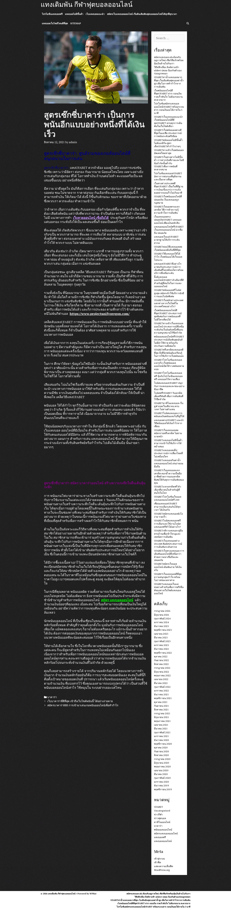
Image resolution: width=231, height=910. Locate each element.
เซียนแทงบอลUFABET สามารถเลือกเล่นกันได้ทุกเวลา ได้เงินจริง (167, 506)
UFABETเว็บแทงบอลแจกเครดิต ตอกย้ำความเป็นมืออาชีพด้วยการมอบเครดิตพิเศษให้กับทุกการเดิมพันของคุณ (169, 476)
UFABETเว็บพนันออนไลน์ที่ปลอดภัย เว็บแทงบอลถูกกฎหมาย (168, 199)
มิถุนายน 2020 (161, 762)
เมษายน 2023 (161, 633)
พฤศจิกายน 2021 (163, 698)
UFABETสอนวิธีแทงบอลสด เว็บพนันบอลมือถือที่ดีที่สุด (168, 248)
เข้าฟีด (157, 862)
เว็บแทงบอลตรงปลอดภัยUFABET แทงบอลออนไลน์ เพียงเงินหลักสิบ (167, 219)
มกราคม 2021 (161, 736)
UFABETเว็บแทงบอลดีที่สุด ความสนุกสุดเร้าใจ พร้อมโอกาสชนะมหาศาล (168, 577)
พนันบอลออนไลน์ (163, 829)
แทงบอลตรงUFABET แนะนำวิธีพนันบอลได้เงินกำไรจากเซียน (169, 423)
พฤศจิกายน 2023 (163, 629)
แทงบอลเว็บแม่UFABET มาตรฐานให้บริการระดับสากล (167, 240)
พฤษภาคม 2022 (162, 675)
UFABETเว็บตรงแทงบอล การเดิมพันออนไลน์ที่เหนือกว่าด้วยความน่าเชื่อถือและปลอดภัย (169, 555)
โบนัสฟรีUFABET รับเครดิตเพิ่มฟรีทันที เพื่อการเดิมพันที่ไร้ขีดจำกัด (168, 396)
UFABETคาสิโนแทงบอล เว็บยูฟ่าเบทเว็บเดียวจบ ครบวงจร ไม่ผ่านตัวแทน (168, 406)
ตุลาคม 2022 (161, 656)
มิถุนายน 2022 (161, 671)
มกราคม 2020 (161, 781)
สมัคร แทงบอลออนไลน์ (117, 600)
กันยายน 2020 (161, 751)
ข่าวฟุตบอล (160, 818)
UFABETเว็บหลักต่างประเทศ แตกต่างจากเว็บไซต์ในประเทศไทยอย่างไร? (168, 303)
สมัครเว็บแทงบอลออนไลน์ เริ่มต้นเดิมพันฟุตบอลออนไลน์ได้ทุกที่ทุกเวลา (142, 14)
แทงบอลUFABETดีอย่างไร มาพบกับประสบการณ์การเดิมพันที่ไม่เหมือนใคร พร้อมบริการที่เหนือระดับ (168, 268)
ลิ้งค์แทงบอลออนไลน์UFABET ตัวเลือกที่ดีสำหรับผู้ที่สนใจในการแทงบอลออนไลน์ (169, 281)
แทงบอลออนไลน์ (163, 841)
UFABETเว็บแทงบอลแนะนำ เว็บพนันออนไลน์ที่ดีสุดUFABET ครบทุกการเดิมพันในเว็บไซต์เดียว (168, 121)
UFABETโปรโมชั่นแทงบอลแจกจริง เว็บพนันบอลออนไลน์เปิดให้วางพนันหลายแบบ (169, 364)
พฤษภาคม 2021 (162, 721)
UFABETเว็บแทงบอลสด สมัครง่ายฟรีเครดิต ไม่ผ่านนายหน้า (168, 433)
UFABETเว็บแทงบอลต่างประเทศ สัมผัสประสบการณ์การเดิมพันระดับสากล (168, 544)
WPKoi (93, 893)
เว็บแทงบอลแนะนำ (95, 14)
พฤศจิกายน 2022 (163, 652)
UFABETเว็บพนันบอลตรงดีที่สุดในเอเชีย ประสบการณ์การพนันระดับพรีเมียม (168, 133)
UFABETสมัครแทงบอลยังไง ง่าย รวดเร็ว (168, 515)
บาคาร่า (52, 697)
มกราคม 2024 (161, 622)
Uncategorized (162, 810)
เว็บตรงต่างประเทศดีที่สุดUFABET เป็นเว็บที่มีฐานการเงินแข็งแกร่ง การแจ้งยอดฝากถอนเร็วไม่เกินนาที (168, 188)
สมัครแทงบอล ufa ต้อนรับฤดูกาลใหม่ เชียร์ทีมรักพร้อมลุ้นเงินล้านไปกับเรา (169, 60)
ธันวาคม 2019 (161, 785)
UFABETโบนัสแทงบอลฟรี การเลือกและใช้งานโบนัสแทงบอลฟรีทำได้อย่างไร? (167, 523)
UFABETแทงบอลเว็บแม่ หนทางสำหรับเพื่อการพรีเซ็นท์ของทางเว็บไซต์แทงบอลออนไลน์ (169, 588)
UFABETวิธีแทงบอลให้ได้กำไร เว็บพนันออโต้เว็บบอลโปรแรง (168, 256)
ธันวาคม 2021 (161, 694)
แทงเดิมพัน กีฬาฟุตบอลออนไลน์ (86, 5)
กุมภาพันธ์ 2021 (162, 732)
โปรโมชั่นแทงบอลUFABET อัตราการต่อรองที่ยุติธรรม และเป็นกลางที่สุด (168, 176)
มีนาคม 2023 (161, 637)
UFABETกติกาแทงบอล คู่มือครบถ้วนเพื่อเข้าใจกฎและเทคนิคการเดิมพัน (168, 533)
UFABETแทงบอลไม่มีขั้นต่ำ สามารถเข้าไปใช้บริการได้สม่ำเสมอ (168, 443)
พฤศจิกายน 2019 (163, 789)
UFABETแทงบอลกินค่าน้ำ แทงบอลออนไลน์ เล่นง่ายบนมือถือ (168, 463)
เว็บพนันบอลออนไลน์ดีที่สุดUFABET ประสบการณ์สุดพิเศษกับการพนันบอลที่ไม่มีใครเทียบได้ (168, 315)
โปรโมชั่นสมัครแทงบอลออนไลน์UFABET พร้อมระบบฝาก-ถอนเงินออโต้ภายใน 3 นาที (169, 108)
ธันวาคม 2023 (161, 626)
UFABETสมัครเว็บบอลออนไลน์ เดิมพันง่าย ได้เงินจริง (168, 567)
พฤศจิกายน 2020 (163, 743)
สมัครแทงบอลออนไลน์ (166, 833)
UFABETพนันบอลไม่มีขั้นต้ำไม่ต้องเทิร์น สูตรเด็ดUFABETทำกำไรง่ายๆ (168, 143)
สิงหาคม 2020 (161, 755)
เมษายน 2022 (161, 679)
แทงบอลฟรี (160, 837)
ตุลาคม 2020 (161, 747)
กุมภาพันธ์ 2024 (162, 618)
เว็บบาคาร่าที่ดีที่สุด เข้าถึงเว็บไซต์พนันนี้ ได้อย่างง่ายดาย (80, 701)
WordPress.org (162, 869)
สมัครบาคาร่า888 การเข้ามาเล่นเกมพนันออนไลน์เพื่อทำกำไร (82, 705)
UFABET (158, 806)
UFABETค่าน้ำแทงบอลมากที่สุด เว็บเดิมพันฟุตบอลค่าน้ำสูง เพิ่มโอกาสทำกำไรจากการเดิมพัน (169, 82)
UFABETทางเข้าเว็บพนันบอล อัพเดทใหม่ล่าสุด (169, 151)
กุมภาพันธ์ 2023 (162, 641)
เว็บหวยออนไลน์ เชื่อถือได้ (91, 218)
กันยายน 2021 (161, 705)
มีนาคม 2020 (161, 774)
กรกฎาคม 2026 (162, 610)
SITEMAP (75, 23)
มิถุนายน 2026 (161, 614)
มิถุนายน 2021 (161, 717)
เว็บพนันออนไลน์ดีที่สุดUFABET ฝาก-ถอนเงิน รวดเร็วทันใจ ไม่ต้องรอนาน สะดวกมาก (168, 95)
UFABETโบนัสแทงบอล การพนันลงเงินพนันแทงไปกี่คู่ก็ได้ (169, 414)
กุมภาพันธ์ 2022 (162, 686)
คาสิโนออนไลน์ (162, 822)
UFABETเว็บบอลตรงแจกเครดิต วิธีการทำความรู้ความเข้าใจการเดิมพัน (167, 209)
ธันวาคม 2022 (161, 648)
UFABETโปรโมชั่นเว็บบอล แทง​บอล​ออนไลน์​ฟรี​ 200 (167, 498)
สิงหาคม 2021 (161, 709)
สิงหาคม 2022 (161, 664)
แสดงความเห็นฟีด (163, 866)
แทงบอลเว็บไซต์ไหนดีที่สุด (55, 23)
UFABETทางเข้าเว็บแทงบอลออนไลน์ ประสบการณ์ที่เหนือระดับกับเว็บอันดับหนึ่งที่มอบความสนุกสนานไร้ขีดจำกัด (169, 328)
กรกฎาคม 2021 (162, 713)
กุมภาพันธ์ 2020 (162, 777)
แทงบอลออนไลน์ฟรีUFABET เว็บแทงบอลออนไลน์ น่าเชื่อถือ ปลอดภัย (169, 229)
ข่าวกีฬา (158, 814)
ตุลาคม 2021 (161, 702)
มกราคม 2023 (161, 645)
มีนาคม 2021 (161, 728)
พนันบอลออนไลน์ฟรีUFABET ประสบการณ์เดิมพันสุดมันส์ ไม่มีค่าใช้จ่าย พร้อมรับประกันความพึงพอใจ (169, 341)
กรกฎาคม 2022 (162, 667)
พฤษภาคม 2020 (162, 766)
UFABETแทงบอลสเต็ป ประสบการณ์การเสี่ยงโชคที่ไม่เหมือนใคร (168, 453)
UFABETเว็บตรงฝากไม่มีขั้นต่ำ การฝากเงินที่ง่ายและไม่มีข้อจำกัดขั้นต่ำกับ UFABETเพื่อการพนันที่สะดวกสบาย (169, 163)
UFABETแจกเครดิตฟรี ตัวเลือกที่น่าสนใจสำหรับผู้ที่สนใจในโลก (167, 489)
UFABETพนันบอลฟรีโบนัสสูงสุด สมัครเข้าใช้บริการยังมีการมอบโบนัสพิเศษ (169, 293)
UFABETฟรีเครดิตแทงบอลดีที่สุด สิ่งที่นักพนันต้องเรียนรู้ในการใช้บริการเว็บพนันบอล (169, 352)
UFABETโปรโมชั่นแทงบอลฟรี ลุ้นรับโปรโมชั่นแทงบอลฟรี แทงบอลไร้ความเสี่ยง (168, 376)
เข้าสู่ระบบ (159, 858)
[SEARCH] (187, 23)
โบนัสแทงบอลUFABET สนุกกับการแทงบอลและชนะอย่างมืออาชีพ (169, 386)
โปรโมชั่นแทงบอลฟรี (52, 14)
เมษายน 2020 (161, 770)
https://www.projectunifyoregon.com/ (100, 313)
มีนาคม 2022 (161, 683)
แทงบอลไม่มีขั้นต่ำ (74, 14)
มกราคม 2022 (161, 690)
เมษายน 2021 (161, 724)
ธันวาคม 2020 (161, 740)
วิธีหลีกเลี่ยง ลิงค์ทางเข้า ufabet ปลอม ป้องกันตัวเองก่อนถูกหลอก (168, 70)
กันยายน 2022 (161, 660)
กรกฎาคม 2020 (162, 759)
